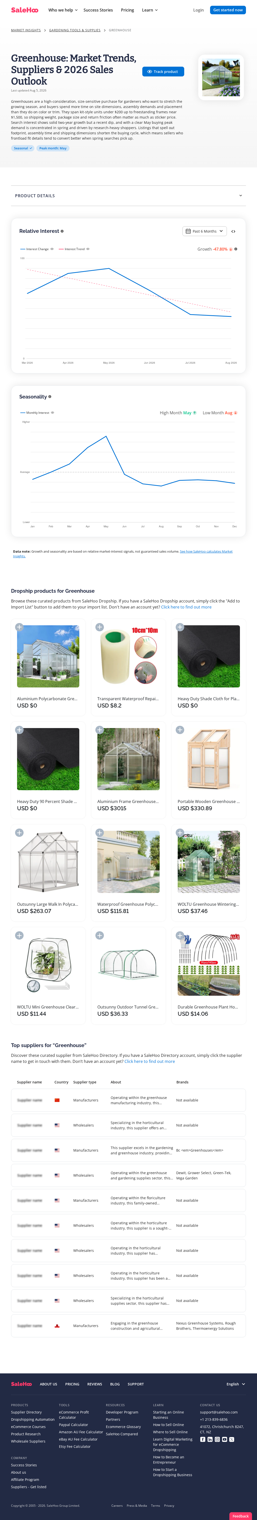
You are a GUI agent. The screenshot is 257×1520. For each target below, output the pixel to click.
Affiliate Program (25, 1479)
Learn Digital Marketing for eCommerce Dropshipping (172, 1444)
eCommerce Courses (28, 1426)
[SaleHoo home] (21, 1384)
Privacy (169, 1505)
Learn (147, 10)
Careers (117, 1505)
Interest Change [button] (37, 249)
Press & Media (137, 1505)
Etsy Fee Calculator (75, 1446)
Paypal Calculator (73, 1424)
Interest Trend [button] (75, 249)
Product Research (26, 1434)
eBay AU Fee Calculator (78, 1439)
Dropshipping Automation (33, 1419)
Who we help (60, 10)
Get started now (228, 9)
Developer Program (122, 1412)
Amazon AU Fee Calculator (81, 1432)
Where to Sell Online (170, 1432)
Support (136, 1384)
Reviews (94, 1384)
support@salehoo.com (219, 1412)
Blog (115, 1384)
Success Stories (98, 10)
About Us (48, 1384)
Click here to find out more (186, 607)
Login (198, 10)
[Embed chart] (233, 231)
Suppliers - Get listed (28, 1486)
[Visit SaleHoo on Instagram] (217, 1439)
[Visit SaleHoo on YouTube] (224, 1439)
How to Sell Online (168, 1424)
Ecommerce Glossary (123, 1426)
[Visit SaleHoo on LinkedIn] (210, 1439)
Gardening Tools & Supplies (75, 30)
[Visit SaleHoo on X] (231, 1439)
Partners (113, 1419)
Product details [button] (35, 195)
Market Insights (26, 30)
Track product (166, 71)
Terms (155, 1505)
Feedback (241, 1516)
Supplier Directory (26, 1412)
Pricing (127, 10)
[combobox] (204, 231)
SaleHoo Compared (122, 1434)
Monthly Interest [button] (37, 413)
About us (18, 1472)
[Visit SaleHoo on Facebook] (202, 1439)
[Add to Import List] (19, 627)
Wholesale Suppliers (28, 1441)
